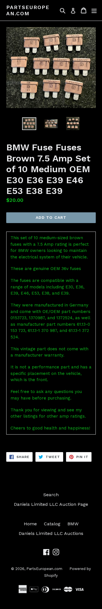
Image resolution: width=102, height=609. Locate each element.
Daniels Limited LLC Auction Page (51, 504)
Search (51, 494)
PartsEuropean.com (28, 10)
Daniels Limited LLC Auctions (51, 533)
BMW (72, 523)
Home (30, 523)
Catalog (52, 523)
